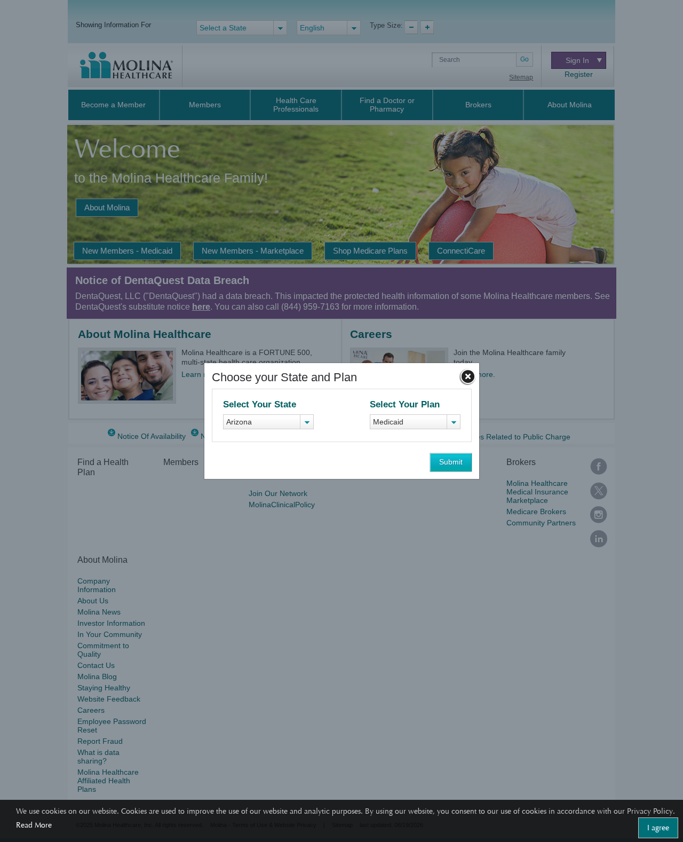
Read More (34, 825)
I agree (658, 827)
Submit (451, 462)
